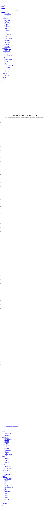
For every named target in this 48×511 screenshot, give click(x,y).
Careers (5, 498)
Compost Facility (6, 485)
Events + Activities (6, 435)
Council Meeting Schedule (7, 468)
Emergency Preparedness (7, 486)
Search (16, 10)
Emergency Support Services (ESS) (8, 487)
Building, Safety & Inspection (8, 478)
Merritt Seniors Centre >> (7, 445)
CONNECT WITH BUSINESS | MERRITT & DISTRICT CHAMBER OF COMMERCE (13, 371)
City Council (3, 464)
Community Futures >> (7, 463)
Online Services (5, 492)
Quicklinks (4, 473)
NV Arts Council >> (6, 448)
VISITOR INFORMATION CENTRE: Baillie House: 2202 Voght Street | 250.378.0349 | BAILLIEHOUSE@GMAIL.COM (24, 384)
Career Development (6, 499)
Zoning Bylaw (6, 455)
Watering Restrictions (7, 491)
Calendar (5, 436)
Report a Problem (6, 495)
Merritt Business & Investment (8, 457)
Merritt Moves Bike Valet (7, 450)
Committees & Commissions (6, 470)
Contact (2, 500)
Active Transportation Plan (7, 453)
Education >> (6, 446)
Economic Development (7, 461)
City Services (3, 476)
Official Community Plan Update (8, 474)
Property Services (5, 477)
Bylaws (5, 475)
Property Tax (6, 480)
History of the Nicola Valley (7, 433)
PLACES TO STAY (24, 373)
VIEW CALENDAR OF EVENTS (6, 108)
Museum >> (5, 447)
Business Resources (6, 459)
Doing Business (3, 456)
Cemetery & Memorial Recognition (8, 484)
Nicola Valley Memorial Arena (8, 439)
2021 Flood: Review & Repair (8, 451)
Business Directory (6, 462)
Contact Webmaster (15, 426)
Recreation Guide (6, 442)
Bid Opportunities (6, 460)
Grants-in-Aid (6, 497)
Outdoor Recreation (6, 441)
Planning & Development (7, 479)
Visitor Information (6, 458)
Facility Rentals (6, 443)
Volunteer (5, 472)
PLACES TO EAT (24, 374)
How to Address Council (7, 466)
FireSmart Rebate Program (7, 488)
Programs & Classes (6, 438)
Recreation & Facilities (5, 437)
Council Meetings (5, 467)
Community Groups (6, 449)
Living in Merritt (3, 431)
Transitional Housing (6, 452)
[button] (2, 414)
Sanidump (5, 489)
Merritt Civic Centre (6, 440)
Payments (5, 493)
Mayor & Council (6, 465)
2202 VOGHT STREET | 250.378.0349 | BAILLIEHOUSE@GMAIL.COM (24, 97)
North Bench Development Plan (8, 454)
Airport (5, 482)
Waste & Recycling (6, 490)
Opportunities (4, 496)
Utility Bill (5, 481)
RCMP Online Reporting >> (7, 494)
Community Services (5, 444)
